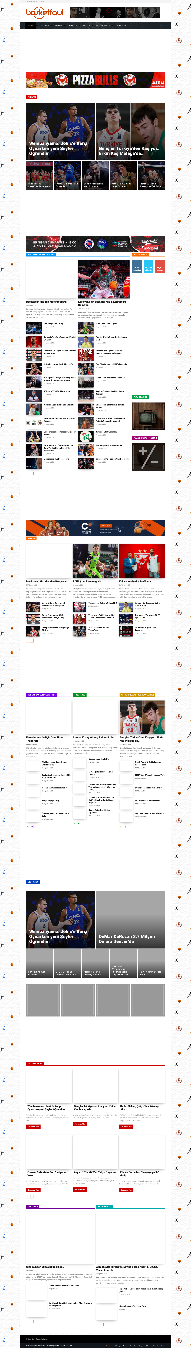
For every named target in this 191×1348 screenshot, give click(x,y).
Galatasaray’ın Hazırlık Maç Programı (112, 459)
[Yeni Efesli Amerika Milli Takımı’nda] (86, 369)
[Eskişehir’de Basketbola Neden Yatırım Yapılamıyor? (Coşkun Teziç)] (79, 788)
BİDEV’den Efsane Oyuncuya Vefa (149, 775)
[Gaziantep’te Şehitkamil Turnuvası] (126, 631)
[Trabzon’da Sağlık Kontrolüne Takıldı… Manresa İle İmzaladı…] (86, 355)
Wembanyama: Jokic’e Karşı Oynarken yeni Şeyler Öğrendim (46, 1108)
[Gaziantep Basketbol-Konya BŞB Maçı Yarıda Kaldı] (33, 779)
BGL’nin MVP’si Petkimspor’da (57, 391)
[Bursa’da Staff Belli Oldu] (86, 436)
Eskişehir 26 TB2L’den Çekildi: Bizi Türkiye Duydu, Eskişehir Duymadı (101, 800)
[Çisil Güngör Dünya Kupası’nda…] (60, 1238)
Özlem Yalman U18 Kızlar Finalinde (64, 1286)
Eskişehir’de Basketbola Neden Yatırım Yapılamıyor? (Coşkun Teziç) (102, 787)
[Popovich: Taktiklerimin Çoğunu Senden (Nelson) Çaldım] (106, 1295)
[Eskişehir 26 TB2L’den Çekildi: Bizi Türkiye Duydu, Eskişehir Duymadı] (79, 801)
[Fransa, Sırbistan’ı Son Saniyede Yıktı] (67, 175)
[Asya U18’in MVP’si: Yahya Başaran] (123, 175)
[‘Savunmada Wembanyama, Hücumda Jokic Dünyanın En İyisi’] (123, 963)
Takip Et (137, 261)
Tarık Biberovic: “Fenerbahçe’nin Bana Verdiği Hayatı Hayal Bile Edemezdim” (58, 448)
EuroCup (97, 538)
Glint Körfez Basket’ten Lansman (110, 378)
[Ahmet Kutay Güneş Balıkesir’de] (95, 717)
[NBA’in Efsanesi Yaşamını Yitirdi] (106, 1312)
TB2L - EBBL (79, 695)
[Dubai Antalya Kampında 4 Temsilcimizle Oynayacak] (33, 607)
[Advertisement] (95, 50)
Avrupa (31, 538)
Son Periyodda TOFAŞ (53, 324)
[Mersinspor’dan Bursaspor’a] (34, 463)
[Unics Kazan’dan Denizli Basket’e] (34, 369)
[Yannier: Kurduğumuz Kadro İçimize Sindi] (86, 341)
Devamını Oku (33, 1127)
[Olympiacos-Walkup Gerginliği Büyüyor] (33, 631)
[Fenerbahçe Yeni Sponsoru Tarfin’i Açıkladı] (34, 423)
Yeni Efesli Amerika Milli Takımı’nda (111, 364)
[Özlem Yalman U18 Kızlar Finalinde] (36, 1292)
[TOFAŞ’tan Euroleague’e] (86, 328)
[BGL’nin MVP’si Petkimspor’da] (34, 396)
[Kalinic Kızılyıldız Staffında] (142, 561)
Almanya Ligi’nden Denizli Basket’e (59, 405)
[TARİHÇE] (148, 1000)
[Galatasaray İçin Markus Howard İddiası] (86, 409)
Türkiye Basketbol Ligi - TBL (41, 695)
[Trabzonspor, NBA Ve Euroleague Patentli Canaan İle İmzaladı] (86, 423)
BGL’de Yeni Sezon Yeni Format (148, 788)
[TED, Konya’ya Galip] (33, 804)
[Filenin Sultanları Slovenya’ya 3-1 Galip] (151, 175)
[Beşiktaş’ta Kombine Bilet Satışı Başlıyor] (86, 396)
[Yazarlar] (113, 1000)
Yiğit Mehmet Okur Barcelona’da (149, 813)
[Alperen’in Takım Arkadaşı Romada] (95, 963)
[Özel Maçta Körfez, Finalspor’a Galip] (33, 817)
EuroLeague (83, 538)
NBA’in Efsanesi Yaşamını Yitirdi (133, 1306)
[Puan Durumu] (148, 457)
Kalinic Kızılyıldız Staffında (135, 581)
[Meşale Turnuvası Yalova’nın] (33, 792)
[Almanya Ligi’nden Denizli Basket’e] (34, 409)
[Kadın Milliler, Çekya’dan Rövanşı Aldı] (40, 175)
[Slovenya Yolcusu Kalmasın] (40, 963)
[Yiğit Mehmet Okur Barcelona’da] (126, 817)
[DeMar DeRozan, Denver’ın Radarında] (67, 963)
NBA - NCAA (33, 882)
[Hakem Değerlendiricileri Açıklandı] (79, 814)
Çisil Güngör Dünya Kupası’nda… (45, 1266)
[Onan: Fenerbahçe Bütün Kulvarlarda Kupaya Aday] (34, 355)
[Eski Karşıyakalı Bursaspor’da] (86, 450)
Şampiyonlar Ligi (112, 538)
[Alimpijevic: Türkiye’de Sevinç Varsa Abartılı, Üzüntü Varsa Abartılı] (34, 382)
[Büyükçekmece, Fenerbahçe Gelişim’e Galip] (33, 766)
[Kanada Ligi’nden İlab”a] (79, 763)
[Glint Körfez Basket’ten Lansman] (86, 382)
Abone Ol (160, 261)
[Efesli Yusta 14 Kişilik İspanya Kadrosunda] (126, 766)
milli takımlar (35, 1064)
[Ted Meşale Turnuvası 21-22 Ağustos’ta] (126, 619)
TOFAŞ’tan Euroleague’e (106, 324)
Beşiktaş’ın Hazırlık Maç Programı (46, 301)
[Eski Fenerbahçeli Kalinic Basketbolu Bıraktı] (34, 436)
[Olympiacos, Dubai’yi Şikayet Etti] (79, 607)
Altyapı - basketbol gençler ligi (137, 695)
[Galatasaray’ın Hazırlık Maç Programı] (86, 463)
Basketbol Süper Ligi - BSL (41, 255)
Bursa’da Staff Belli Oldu (106, 432)
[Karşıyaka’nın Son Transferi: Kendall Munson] (34, 341)
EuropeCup (128, 538)
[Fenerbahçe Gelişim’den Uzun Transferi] (48, 717)
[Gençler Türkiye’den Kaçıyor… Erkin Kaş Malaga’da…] (130, 131)
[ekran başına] (148, 416)
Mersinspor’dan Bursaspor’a (56, 459)
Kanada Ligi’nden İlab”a (98, 759)
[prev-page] (27, 473)
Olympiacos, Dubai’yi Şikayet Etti (102, 603)
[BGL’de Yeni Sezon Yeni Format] (126, 792)
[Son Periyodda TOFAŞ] (34, 328)
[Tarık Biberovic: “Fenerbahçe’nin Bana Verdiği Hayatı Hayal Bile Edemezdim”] (34, 450)
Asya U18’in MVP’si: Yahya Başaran (95, 1172)
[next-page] (32, 473)
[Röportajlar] (43, 1000)
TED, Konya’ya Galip (50, 801)
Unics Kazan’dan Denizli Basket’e (58, 364)
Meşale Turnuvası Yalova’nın (54, 788)
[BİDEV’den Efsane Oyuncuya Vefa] (126, 779)
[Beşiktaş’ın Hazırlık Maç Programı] (95, 175)
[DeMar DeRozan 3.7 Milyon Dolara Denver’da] (130, 920)
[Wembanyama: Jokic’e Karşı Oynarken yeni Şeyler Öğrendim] (60, 131)
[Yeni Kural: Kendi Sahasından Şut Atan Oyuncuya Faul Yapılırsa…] (36, 1309)
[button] (162, 25)
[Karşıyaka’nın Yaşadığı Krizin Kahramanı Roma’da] (104, 279)
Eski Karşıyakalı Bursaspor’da (109, 445)
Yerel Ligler (142, 538)
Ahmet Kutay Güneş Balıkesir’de (93, 737)
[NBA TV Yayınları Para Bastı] (151, 963)
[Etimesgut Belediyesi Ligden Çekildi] (79, 776)
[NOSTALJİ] (78, 1000)
